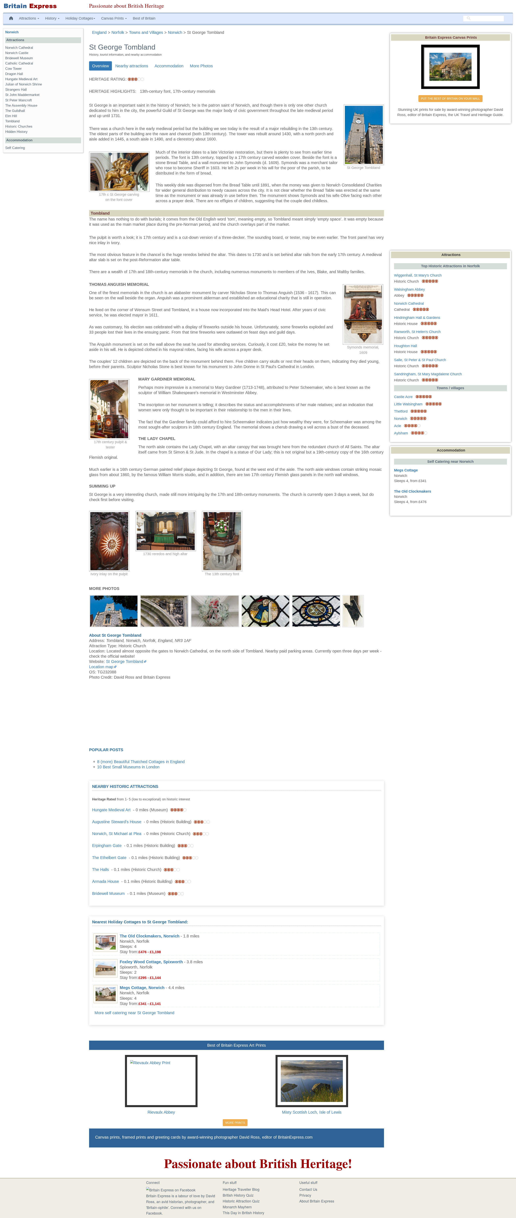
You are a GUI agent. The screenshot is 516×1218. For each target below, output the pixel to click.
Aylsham (401, 433)
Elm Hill (11, 116)
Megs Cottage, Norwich (142, 987)
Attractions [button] (28, 18)
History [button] (51, 18)
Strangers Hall (16, 90)
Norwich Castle (16, 53)
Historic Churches (18, 126)
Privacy (305, 1195)
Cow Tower (13, 69)
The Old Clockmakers (412, 491)
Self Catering (15, 148)
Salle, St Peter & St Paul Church (420, 360)
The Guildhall (15, 111)
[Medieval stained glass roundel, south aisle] (265, 610)
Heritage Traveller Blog (241, 1189)
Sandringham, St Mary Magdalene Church (428, 374)
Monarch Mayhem (237, 1206)
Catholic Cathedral (19, 63)
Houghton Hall (405, 346)
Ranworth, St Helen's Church (417, 332)
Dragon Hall (14, 74)
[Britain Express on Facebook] (171, 1189)
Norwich (12, 32)
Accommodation (169, 66)
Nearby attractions (131, 66)
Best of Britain (144, 18)
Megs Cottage (406, 470)
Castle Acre (403, 397)
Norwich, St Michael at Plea (116, 833)
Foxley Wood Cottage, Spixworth (151, 962)
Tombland (12, 121)
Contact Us (308, 1189)
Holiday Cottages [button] (79, 18)
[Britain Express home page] (43, 6)
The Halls (100, 869)
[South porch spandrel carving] (164, 610)
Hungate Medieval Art (111, 810)
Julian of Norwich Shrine (23, 84)
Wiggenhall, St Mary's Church (418, 275)
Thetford (401, 411)
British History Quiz (238, 1195)
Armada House (105, 881)
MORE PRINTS (235, 1122)
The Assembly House (21, 105)
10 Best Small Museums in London (128, 767)
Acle (397, 426)
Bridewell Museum (108, 893)
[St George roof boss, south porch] (215, 610)
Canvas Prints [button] (113, 18)
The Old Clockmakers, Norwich (149, 936)
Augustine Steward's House (116, 822)
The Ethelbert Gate (109, 857)
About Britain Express (316, 1200)
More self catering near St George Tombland (134, 1013)
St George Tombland (124, 661)
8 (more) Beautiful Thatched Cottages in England (141, 761)
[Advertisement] (236, 715)
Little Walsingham (408, 404)
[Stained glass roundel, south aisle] (316, 610)
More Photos (201, 66)
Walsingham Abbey (409, 289)
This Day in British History (243, 1212)
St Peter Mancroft (18, 100)
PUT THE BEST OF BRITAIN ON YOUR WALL (450, 98)
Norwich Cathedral (19, 48)
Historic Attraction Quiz (241, 1200)
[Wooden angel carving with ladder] (353, 610)
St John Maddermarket (22, 95)
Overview (100, 66)
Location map (101, 667)
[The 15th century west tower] (113, 610)
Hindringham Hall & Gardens (417, 318)
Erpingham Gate (107, 845)
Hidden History (16, 132)
